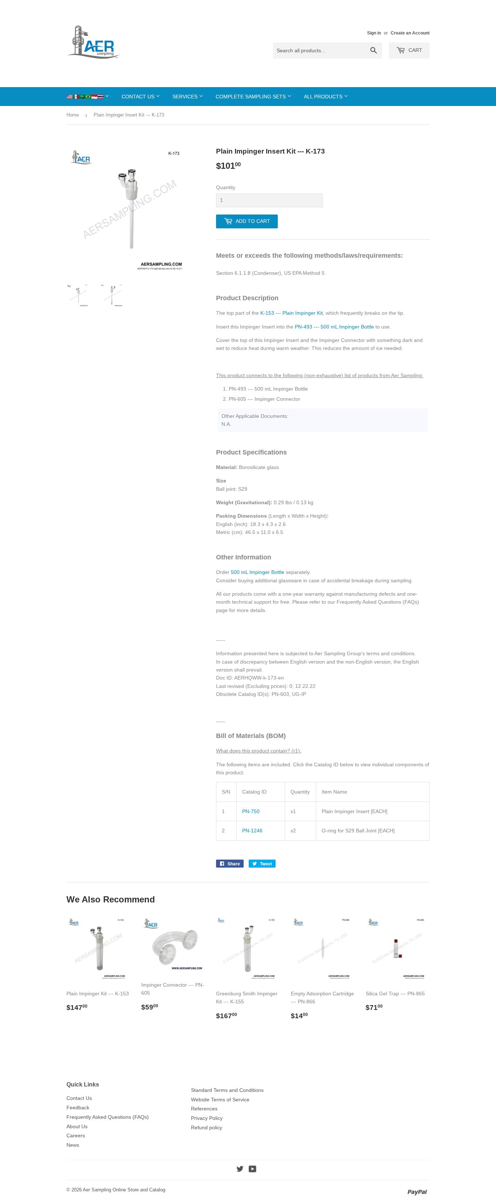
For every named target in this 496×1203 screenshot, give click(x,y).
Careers (75, 1135)
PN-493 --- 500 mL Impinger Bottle (334, 327)
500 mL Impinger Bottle (257, 572)
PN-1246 (252, 830)
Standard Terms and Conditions (227, 1090)
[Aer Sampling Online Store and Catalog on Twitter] (240, 1170)
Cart (414, 50)
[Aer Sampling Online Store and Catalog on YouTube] (252, 1170)
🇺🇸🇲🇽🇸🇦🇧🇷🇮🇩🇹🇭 (85, 96)
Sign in (374, 33)
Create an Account (410, 33)
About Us (77, 1126)
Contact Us (139, 96)
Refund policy (206, 1127)
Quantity (225, 187)
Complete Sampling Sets (251, 96)
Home (72, 115)
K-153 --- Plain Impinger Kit (291, 313)
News (72, 1145)
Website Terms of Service (220, 1099)
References (204, 1109)
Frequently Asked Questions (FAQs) (107, 1117)
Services (185, 96)
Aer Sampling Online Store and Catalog (124, 1189)
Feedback (77, 1107)
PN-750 (251, 811)
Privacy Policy (207, 1118)
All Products (324, 96)
